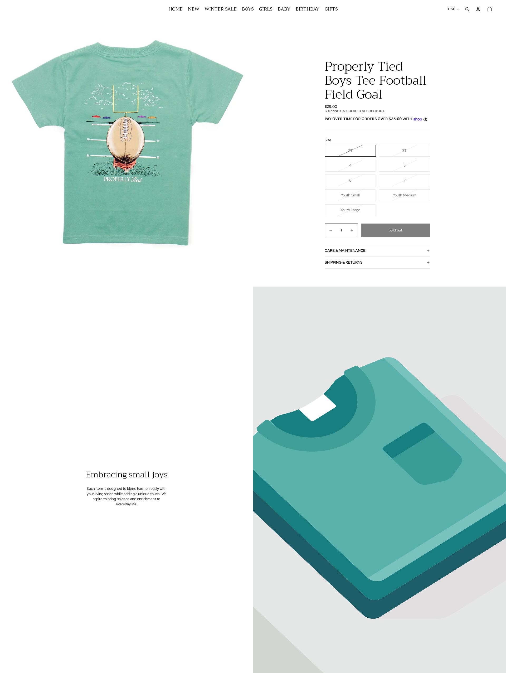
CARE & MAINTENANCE (345, 250)
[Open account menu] (478, 9)
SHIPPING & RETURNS (344, 262)
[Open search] (467, 9)
